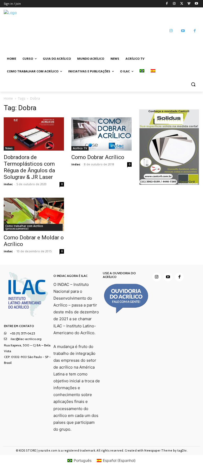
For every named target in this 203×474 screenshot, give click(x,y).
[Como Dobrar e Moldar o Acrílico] (34, 214)
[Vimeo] (189, 4)
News (9, 148)
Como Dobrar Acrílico (97, 157)
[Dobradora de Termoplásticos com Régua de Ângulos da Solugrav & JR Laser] (34, 134)
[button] (193, 84)
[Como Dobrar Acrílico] (101, 134)
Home (8, 98)
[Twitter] (182, 4)
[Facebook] (167, 4)
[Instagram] (174, 4)
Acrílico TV (80, 148)
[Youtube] (196, 4)
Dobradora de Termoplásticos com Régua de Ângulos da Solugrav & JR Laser (29, 167)
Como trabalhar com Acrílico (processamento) (24, 227)
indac (8, 184)
